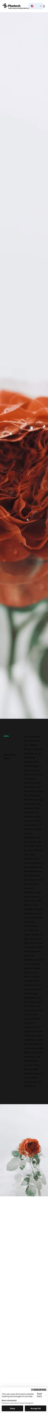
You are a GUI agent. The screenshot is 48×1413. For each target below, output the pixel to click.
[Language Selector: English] (36, 6)
